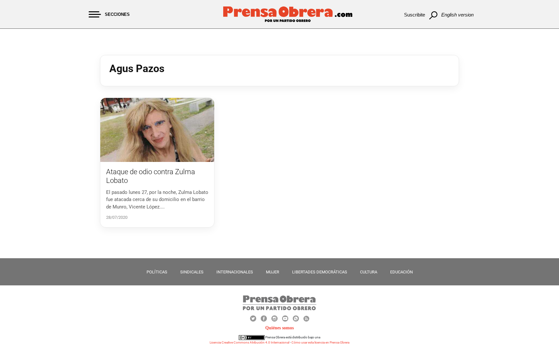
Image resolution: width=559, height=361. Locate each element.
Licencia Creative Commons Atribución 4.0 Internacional (249, 342)
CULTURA (368, 272)
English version (457, 14)
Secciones (117, 14)
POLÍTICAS (157, 272)
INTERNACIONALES (234, 272)
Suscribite (414, 14)
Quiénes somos (279, 327)
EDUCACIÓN (401, 272)
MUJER (272, 272)
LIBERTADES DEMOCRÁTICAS (319, 272)
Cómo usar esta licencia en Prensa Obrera (320, 342)
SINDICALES (191, 272)
